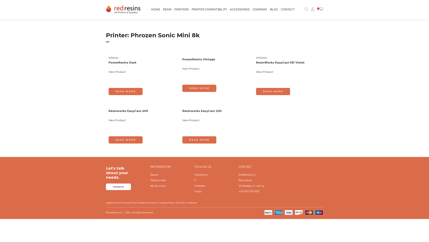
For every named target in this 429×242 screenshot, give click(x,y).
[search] (305, 9)
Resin (167, 9)
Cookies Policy (166, 202)
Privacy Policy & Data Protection (139, 202)
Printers (181, 9)
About (154, 174)
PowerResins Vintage (198, 59)
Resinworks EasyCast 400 (128, 111)
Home (155, 9)
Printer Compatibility (209, 9)
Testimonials (158, 180)
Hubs (197, 191)
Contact (288, 9)
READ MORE (125, 91)
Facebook (200, 174)
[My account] (312, 9)
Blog (274, 9)
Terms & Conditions (186, 202)
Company (260, 9)
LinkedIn (199, 185)
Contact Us (118, 187)
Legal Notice (113, 202)
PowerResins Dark (122, 62)
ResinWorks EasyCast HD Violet (280, 62)
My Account (158, 185)
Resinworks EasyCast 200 (202, 111)
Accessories (240, 9)
